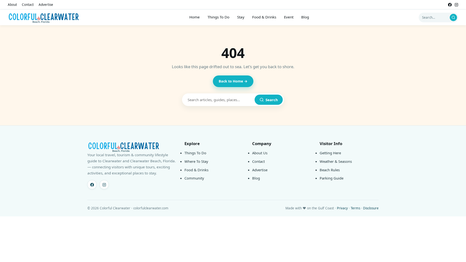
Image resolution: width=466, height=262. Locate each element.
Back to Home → (233, 81)
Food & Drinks (264, 17)
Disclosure (371, 208)
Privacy (342, 208)
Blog (305, 17)
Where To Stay (196, 161)
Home (194, 17)
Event (288, 17)
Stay (240, 17)
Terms (355, 208)
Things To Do (218, 17)
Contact (28, 4)
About (12, 4)
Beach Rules (330, 169)
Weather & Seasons (336, 161)
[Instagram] (456, 5)
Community (194, 178)
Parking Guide (331, 178)
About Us (259, 152)
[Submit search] (453, 17)
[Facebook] (450, 5)
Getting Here (330, 152)
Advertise (46, 4)
